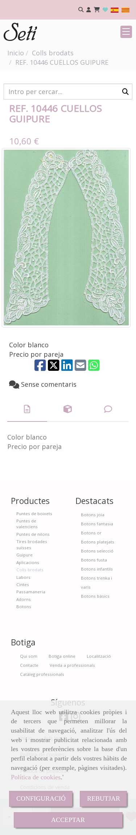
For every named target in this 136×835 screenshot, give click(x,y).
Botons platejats (97, 541)
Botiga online (62, 656)
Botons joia (92, 514)
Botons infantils (97, 569)
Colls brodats (30, 569)
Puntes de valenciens (27, 523)
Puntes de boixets (34, 513)
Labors (23, 577)
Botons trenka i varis (96, 582)
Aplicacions (27, 562)
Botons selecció (97, 551)
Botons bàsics (95, 596)
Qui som (28, 656)
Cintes (22, 584)
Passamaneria (30, 591)
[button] (88, 10)
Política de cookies (36, 777)
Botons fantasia (97, 523)
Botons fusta (94, 560)
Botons (23, 606)
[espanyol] (115, 9)
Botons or (91, 532)
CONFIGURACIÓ (41, 798)
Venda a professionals (72, 665)
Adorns (23, 599)
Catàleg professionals (42, 674)
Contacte (29, 665)
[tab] (27, 409)
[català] (125, 9)
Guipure (24, 555)
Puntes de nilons (33, 534)
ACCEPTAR (68, 819)
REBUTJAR (103, 798)
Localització (99, 656)
